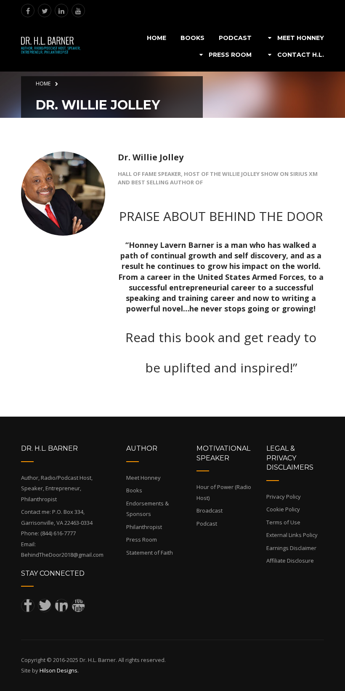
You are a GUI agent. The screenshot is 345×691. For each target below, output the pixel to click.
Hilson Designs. (59, 670)
